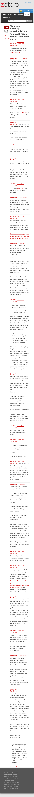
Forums (27, 14)
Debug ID (24, 112)
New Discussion (7, 27)
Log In (25, 2)
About (16, 776)
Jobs (12, 776)
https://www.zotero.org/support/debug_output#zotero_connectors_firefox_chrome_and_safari (19, 236)
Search (7, 39)
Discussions (8, 36)
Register (30, 2)
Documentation (18, 14)
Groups (10, 14)
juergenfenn (14, 58)
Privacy (15, 774)
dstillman (13, 43)
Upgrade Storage (27, 11)
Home (4, 14)
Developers (15, 772)
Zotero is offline (15, 52)
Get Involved (6, 17)
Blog (5, 772)
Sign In (12, 767)
